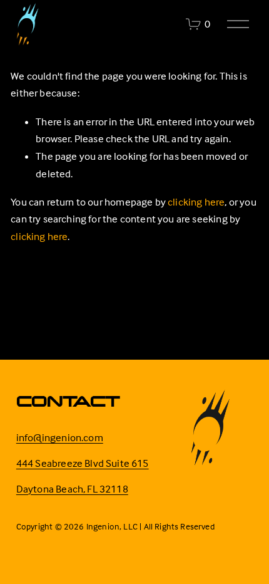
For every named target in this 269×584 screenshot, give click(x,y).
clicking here (196, 202)
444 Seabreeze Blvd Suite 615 (82, 463)
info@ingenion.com (59, 437)
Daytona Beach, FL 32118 (72, 489)
